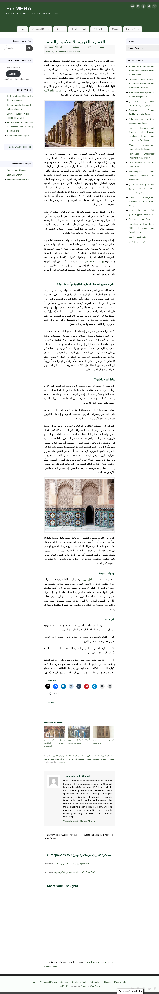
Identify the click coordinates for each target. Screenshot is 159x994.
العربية (55, 755)
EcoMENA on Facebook (20, 147)
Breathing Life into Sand (139, 219)
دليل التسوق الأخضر (137, 237)
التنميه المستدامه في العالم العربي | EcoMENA (74, 872)
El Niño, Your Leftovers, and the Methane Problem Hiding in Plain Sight (20, 127)
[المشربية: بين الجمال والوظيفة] (103, 732)
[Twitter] (149, 7)
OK (28, 48)
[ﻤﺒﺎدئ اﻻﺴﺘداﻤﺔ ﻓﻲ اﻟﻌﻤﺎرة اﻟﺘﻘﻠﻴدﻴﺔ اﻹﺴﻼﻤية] (54, 732)
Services (60, 29)
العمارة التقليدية (100, 759)
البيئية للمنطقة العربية (96, 755)
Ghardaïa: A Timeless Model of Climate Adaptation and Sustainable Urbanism (141, 83)
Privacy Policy (132, 29)
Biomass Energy (14, 175)
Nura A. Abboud (55, 47)
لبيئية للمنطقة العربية (93, 261)
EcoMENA (18, 8)
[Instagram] (138, 7)
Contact (115, 29)
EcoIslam (49, 52)
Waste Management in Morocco (99, 835)
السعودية (80, 755)
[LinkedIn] (132, 7)
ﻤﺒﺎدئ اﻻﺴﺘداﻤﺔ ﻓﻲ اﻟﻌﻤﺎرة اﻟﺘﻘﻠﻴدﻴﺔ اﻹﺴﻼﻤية (54, 742)
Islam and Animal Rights (18, 135)
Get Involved (99, 29)
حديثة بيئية (60, 759)
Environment (60, 52)
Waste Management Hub (18, 180)
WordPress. (95, 986)
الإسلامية (111, 755)
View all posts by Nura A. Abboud (80, 821)
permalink (61, 762)
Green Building (73, 52)
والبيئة (46, 759)
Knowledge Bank (78, 29)
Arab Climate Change (16, 170)
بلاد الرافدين (71, 759)
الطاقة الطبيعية (67, 755)
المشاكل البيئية (89, 579)
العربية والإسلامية (53, 90)
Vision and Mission (40, 29)
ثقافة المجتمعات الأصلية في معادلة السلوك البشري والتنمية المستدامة (141, 188)
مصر (52, 759)
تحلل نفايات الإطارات (138, 242)
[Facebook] (143, 7)
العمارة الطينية (85, 759)
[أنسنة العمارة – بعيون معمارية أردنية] (79, 732)
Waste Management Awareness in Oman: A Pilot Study (141, 201)
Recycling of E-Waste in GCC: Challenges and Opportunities (141, 228)
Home (22, 29)
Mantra (84, 986)
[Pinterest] (154, 7)
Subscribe (13, 74)
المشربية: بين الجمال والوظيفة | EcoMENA (73, 863)
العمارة (112, 759)
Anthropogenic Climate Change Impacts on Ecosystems (141, 175)
